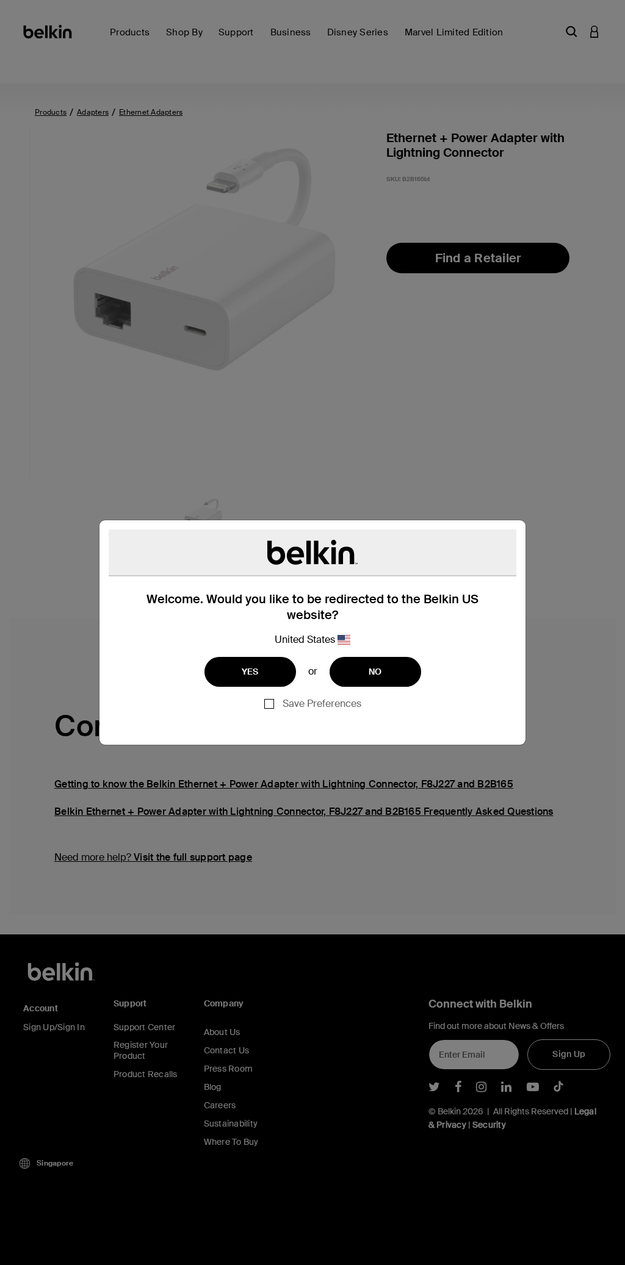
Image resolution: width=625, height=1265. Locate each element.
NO (375, 671)
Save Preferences (322, 703)
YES (250, 671)
